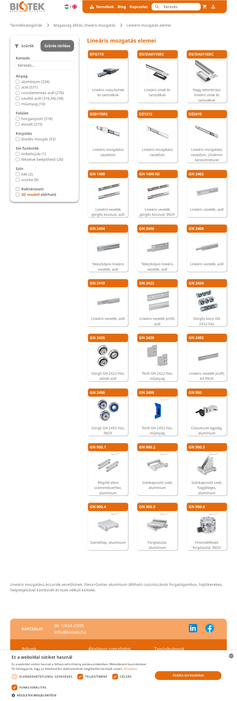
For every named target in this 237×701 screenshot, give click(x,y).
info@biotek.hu (70, 632)
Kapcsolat (139, 6)
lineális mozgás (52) (38, 139)
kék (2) (27, 174)
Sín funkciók (27, 148)
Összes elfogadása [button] (188, 675)
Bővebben (130, 669)
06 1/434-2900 (69, 626)
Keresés (23, 58)
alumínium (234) (35, 81)
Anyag (22, 76)
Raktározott (32, 188)
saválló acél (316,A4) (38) (42, 98)
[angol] (74, 6)
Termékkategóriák (26, 25)
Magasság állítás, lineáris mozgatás (84, 25)
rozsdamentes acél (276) (42, 92)
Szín (19, 168)
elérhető (38, 194)
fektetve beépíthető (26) (42, 159)
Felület (22, 113)
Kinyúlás (24, 133)
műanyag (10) (33, 103)
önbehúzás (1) (33, 153)
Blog (122, 6)
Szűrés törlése (57, 45)
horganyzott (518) (37, 118)
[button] (80, 695)
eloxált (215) (31, 124)
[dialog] (118, 675)
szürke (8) (29, 179)
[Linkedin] (195, 629)
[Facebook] (209, 629)
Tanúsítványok (169, 649)
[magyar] (66, 6)
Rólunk (29, 649)
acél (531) (29, 87)
